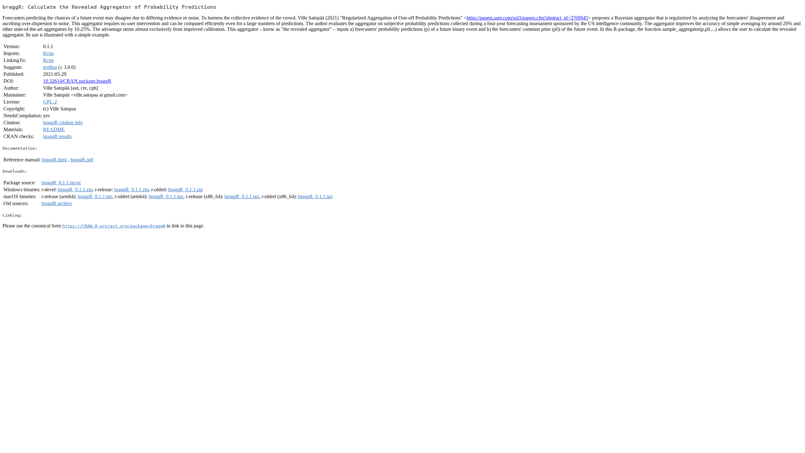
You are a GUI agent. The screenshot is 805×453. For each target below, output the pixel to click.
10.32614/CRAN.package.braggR (77, 81)
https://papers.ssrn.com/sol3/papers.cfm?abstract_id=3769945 (527, 17)
